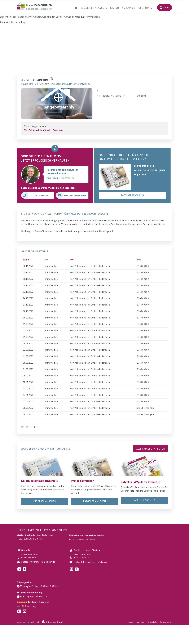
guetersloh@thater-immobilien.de (90, 562)
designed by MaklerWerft (54, 622)
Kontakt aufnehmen (75, 195)
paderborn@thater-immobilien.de (38, 562)
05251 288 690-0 (29, 557)
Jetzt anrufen (40, 195)
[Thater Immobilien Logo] (34, 6)
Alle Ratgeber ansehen (150, 449)
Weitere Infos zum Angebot (51, 78)
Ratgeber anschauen (132, 195)
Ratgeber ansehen (44, 501)
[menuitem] (76, 8)
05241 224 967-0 (81, 557)
